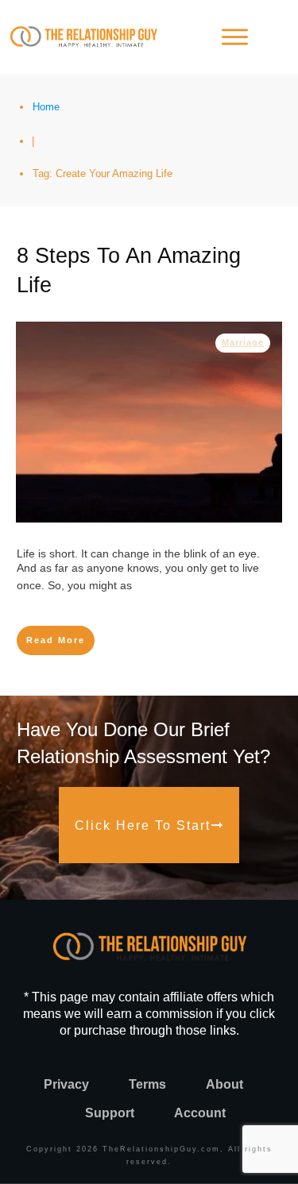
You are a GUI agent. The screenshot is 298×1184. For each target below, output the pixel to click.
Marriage (243, 342)
